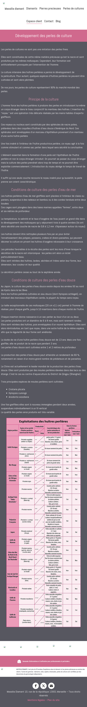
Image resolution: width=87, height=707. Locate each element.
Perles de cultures (73, 8)
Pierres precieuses (50, 8)
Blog (58, 21)
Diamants (31, 8)
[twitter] (43, 686)
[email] (51, 686)
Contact (48, 21)
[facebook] (35, 686)
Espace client (34, 21)
